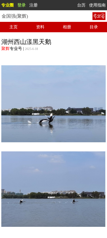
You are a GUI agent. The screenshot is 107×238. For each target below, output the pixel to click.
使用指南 (97, 5)
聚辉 (5, 48)
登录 (21, 5)
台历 (81, 5)
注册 (33, 5)
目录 (94, 27)
